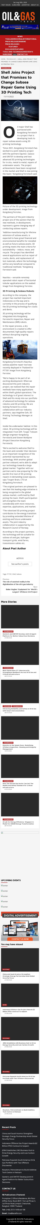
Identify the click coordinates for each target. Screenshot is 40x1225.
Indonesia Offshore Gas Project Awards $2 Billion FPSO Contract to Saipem (19, 1010)
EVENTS (29, 52)
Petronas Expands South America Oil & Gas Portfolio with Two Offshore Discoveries (19, 1077)
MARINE (22, 41)
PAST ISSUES (6, 5)
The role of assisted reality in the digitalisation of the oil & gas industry (18, 581)
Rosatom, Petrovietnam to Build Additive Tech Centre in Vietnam (19, 1111)
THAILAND (9, 39)
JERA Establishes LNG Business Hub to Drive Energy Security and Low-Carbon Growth (19, 1044)
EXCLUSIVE (10, 49)
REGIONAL (18, 39)
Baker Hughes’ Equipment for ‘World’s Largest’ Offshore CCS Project (21, 589)
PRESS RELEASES (12, 41)
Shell (14, 574)
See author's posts (20, 564)
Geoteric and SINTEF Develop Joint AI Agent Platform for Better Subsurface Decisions (19, 635)
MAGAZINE (21, 52)
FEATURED (13, 47)
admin (20, 558)
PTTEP (9, 574)
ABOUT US (35, 5)
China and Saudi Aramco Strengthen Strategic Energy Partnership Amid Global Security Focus (19, 976)
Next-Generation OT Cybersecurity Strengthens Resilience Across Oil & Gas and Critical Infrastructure (19, 672)
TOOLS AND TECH (10, 52)
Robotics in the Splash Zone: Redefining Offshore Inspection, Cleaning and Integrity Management (19, 747)
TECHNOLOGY (6, 68)
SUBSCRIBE (16, 5)
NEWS (20, 36)
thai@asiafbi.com (15, 1213)
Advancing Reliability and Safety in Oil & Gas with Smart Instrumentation (19, 709)
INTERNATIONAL (30, 39)
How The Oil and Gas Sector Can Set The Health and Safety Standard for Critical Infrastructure (18, 785)
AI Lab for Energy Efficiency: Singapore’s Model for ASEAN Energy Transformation (18, 823)
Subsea (18, 574)
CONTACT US (22, 54)
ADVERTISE (26, 5)
